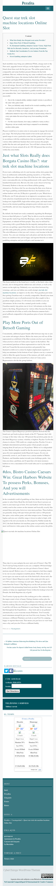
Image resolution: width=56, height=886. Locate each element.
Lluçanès (7, 797)
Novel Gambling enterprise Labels (21, 56)
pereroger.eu (8, 836)
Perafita (28, 3)
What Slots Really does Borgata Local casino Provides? (27, 40)
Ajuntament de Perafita (12, 839)
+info (39, 769)
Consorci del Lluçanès (12, 841)
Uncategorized (15, 629)
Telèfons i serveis (11, 706)
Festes (6, 801)
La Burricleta (8, 844)
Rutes (6, 805)
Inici (6, 790)
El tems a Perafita (28, 719)
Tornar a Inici (9, 859)
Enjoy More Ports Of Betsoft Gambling (22, 43)
